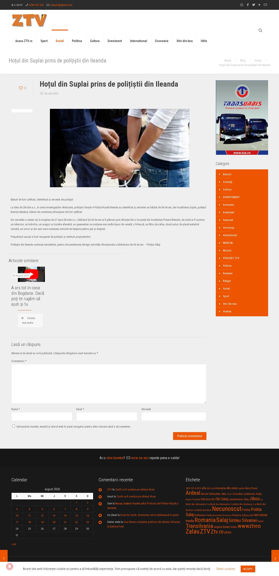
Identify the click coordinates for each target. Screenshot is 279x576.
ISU (213, 499)
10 (17, 515)
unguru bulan (222, 527)
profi (250, 515)
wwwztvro (249, 525)
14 (65, 515)
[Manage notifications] (9, 566)
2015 (199, 488)
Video (233, 527)
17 (17, 522)
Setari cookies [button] (225, 569)
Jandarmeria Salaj (239, 499)
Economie (228, 204)
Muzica (227, 250)
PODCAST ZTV (231, 258)
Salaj (222, 520)
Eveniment (228, 212)
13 (54, 515)
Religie (227, 281)
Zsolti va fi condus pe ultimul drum (135, 489)
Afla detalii (232, 488)
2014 (193, 488)
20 (54, 522)
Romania (205, 520)
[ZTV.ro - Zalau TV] (29, 20)
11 (29, 515)
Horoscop (228, 227)
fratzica (206, 499)
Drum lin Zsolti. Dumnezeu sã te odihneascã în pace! (149, 515)
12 (42, 515)
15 (76, 515)
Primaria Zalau (240, 515)
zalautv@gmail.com (61, 5)
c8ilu (223, 493)
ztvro (227, 532)
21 (65, 522)
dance (189, 499)
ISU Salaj (221, 499)
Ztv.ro (217, 531)
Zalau (192, 531)
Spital (261, 521)
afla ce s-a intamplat (214, 488)
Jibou (254, 498)
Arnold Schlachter (210, 493)
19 (42, 522)
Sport (226, 296)
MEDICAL (228, 242)
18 (29, 522)
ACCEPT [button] (248, 569)
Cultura (227, 189)
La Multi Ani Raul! (202, 510)
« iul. (14, 544)
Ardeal (193, 493)
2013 (188, 488)
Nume (15, 409)
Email (80, 409)
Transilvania (199, 526)
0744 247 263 (36, 5)
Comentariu (18, 361)
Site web (146, 409)
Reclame (227, 273)
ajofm (242, 488)
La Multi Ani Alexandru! (219, 504)
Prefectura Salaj (214, 515)
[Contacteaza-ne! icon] (265, 5)
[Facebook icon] (247, 5)
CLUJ (229, 494)
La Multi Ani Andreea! (242, 504)
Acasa (227, 60)
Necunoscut (227, 508)
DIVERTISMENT (231, 197)
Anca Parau (251, 488)
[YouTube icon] (259, 5)
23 (87, 522)
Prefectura (200, 515)
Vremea (227, 311)
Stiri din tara (230, 303)
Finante (196, 499)
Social (257, 60)
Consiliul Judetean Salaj (247, 493)
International (230, 235)
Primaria (227, 515)
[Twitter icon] (253, 5)
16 (87, 515)
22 (76, 522)
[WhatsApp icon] (242, 5)
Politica (227, 265)
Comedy (227, 182)
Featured (228, 220)
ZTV (109, 489)
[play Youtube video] (31, 274)
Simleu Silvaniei (243, 520)
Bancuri (227, 174)
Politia (246, 510)
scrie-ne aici (140, 458)
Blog (242, 60)
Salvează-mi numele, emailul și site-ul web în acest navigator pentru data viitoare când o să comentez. (73, 426)
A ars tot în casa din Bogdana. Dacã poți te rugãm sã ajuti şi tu (27, 296)
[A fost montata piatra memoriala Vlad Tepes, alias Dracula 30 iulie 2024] (275, 558)
